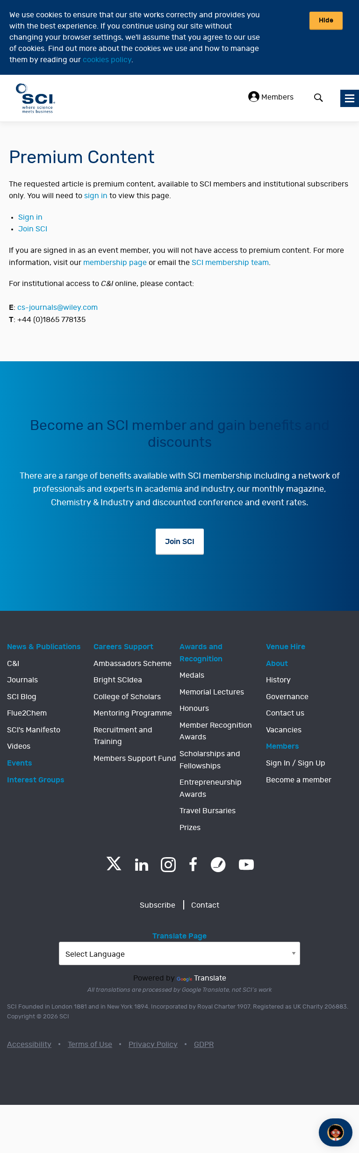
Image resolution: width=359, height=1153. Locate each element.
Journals (22, 680)
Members (276, 97)
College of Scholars (127, 697)
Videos (18, 746)
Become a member (298, 780)
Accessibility (29, 1044)
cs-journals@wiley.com (57, 307)
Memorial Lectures (212, 692)
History (278, 680)
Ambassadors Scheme (132, 663)
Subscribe (157, 905)
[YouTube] (246, 864)
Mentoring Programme (132, 713)
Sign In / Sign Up (295, 763)
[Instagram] (168, 864)
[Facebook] (193, 864)
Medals (192, 675)
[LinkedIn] (141, 864)
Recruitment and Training (122, 736)
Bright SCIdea (117, 680)
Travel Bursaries (208, 811)
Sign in (30, 217)
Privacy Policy (153, 1044)
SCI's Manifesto (33, 730)
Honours (194, 708)
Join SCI (32, 229)
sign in (96, 196)
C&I (13, 663)
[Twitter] (114, 867)
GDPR (204, 1044)
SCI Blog (21, 697)
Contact (205, 905)
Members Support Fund (134, 758)
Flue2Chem (27, 713)
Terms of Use (90, 1044)
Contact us (285, 713)
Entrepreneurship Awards (211, 788)
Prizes (190, 827)
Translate (210, 978)
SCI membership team (230, 262)
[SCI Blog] (218, 864)
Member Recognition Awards (216, 731)
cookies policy (107, 60)
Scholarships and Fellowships (210, 760)
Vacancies (284, 730)
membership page (115, 262)
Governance (287, 697)
